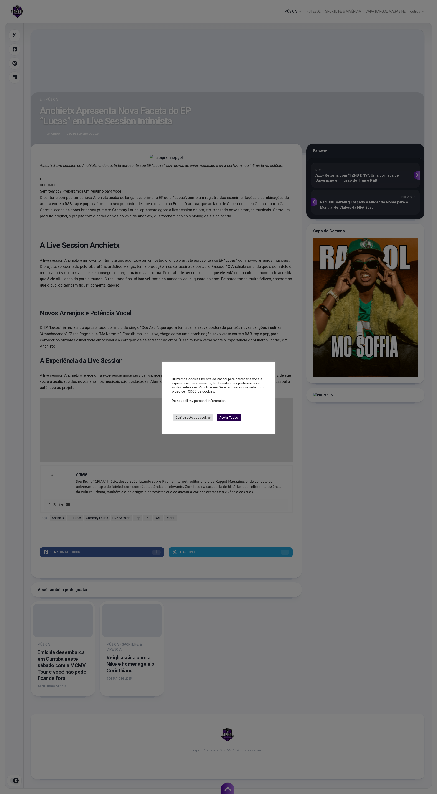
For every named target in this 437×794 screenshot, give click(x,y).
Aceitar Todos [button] (228, 417)
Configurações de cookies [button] (193, 417)
